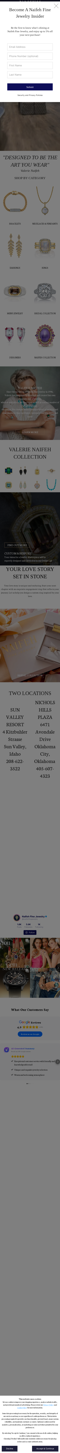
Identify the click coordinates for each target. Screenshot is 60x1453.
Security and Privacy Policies (30, 95)
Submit (30, 87)
